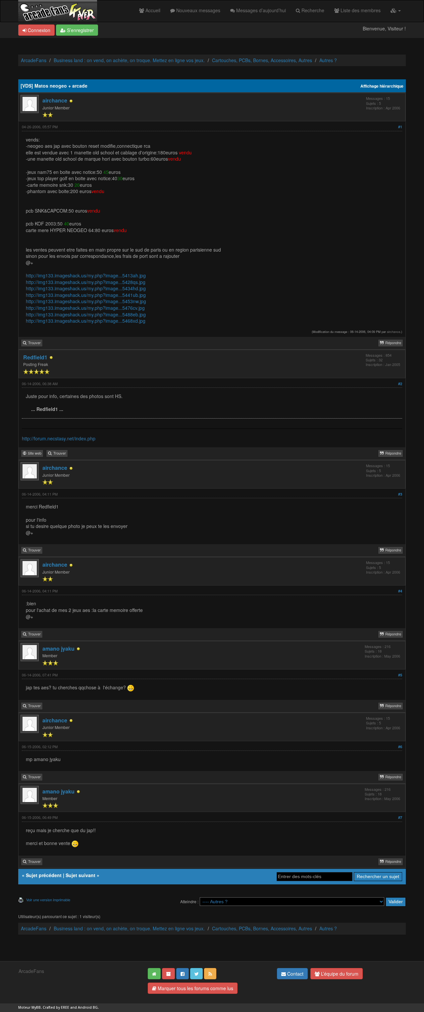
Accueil (152, 10)
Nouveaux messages (197, 10)
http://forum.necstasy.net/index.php (58, 438)
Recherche (312, 10)
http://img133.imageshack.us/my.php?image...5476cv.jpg (85, 307)
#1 (400, 126)
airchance (54, 100)
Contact (294, 973)
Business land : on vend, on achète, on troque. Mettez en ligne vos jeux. (129, 60)
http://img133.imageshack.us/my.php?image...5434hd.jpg (86, 288)
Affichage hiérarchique (381, 86)
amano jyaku (58, 648)
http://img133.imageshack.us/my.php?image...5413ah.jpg (86, 275)
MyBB (36, 1007)
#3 (400, 494)
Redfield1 (35, 357)
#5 (400, 674)
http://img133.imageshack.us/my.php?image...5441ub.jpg (86, 295)
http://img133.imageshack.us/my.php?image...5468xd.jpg (85, 320)
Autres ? (328, 60)
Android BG (88, 1007)
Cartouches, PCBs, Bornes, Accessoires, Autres (262, 60)
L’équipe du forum (339, 973)
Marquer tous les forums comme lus (194, 988)
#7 (400, 817)
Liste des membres (360, 10)
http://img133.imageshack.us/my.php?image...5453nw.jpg (86, 301)
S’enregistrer (80, 30)
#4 (400, 590)
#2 (400, 383)
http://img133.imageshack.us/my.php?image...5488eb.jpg (86, 314)
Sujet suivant (80, 875)
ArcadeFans (33, 60)
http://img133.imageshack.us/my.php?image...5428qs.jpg (85, 282)
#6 (400, 746)
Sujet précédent (44, 875)
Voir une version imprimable (48, 899)
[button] (396, 10)
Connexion (38, 30)
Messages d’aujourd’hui (260, 10)
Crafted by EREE (56, 1007)
